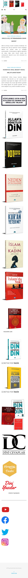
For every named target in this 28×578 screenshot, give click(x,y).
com (11, 331)
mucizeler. (7, 331)
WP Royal (8, 568)
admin (5, 60)
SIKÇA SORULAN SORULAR (14, 36)
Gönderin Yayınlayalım (14, 493)
